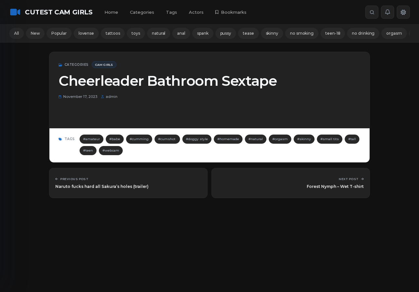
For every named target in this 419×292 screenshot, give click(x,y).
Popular (58, 33)
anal (181, 33)
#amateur (91, 139)
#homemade (228, 139)
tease (248, 33)
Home (111, 12)
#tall (352, 139)
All (16, 33)
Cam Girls (104, 64)
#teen (88, 150)
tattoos (113, 33)
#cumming (139, 139)
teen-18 (332, 33)
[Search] (371, 12)
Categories (142, 12)
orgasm (394, 33)
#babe (114, 139)
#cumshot (167, 139)
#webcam (110, 150)
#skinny (304, 139)
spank (203, 33)
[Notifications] (387, 12)
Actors (196, 12)
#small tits (329, 139)
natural (158, 33)
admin (112, 96)
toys (136, 33)
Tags (171, 12)
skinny (272, 33)
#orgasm (280, 139)
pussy (225, 33)
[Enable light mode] (403, 12)
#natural (255, 139)
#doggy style (197, 139)
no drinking (363, 33)
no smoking (302, 33)
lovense (86, 33)
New (35, 33)
